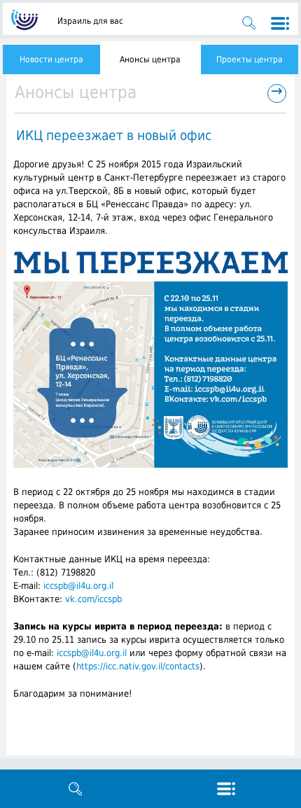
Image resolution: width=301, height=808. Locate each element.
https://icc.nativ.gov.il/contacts (138, 666)
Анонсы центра (150, 59)
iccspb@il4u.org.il (78, 585)
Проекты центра (249, 59)
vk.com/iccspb (93, 599)
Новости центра (51, 59)
